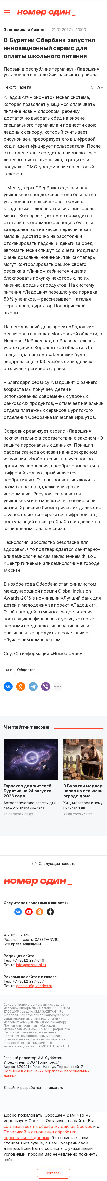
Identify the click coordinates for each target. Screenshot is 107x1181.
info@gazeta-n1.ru (31, 965)
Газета (24, 87)
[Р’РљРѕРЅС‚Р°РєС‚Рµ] (8, 686)
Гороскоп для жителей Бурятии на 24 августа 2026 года (27, 790)
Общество (26, 670)
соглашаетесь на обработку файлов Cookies (48, 1126)
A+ (100, 88)
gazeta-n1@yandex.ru (34, 986)
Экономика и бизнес (25, 29)
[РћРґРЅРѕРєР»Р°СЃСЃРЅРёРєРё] (20, 686)
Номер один (46, 13)
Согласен (53, 1173)
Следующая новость (57, 863)
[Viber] (45, 686)
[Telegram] (33, 686)
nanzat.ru (54, 1087)
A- (92, 87)
